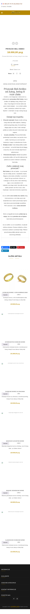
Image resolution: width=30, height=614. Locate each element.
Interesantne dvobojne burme (15, 342)
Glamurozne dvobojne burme (15, 540)
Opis (15, 81)
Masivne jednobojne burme (15, 490)
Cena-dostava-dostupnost (15, 84)
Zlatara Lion (17, 69)
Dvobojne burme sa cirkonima (15, 391)
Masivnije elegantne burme (15, 441)
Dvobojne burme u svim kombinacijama (15, 292)
